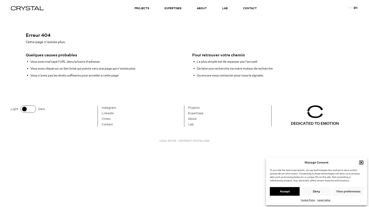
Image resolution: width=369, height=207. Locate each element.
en (355, 8)
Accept (285, 191)
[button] (361, 162)
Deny (316, 191)
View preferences (348, 191)
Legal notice (323, 200)
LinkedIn (108, 113)
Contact (250, 8)
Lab (225, 8)
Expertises (173, 8)
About (202, 8)
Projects (142, 8)
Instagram (109, 107)
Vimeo (106, 119)
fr (350, 8)
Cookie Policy (308, 200)
